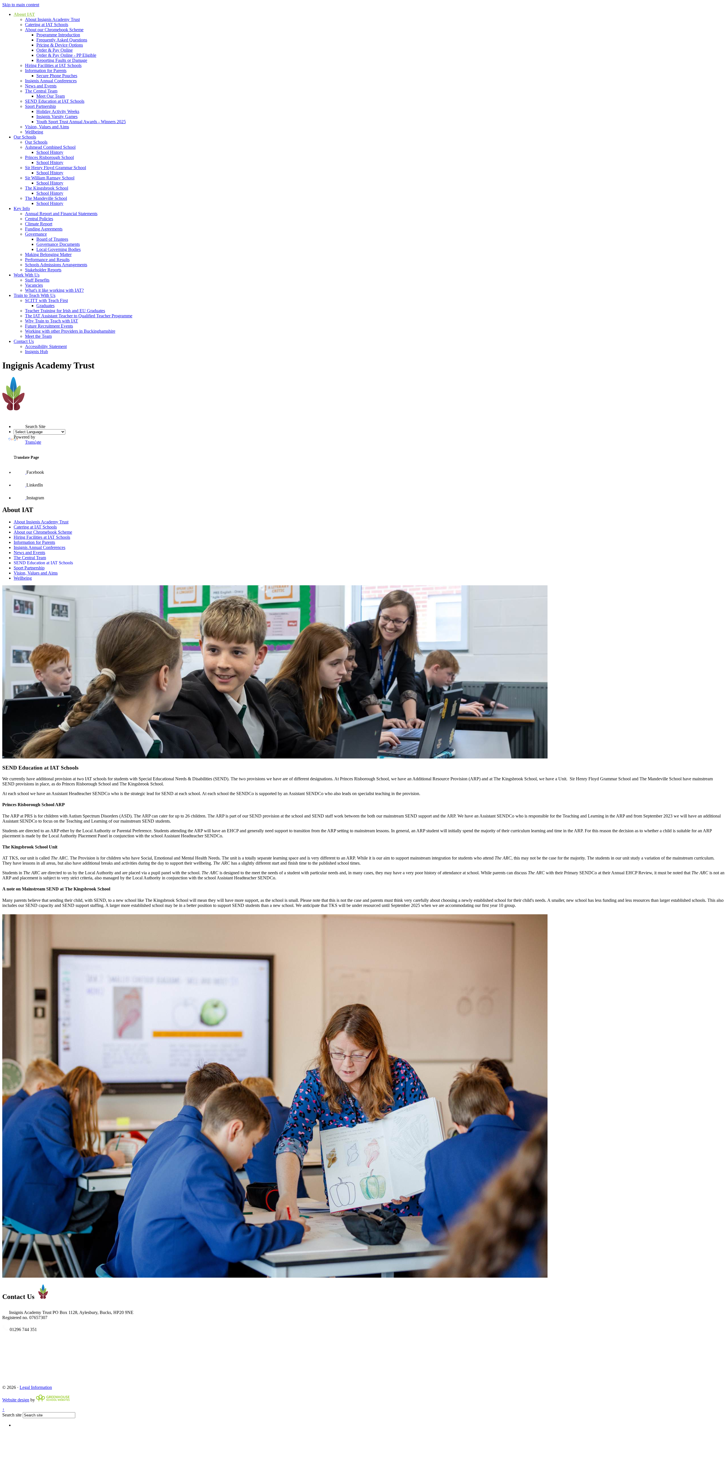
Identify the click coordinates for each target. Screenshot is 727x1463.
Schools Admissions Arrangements (56, 264)
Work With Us (26, 275)
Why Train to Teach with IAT (51, 320)
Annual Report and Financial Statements (61, 213)
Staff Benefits (37, 280)
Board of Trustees (52, 239)
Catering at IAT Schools (46, 24)
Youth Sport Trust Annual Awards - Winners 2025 (81, 121)
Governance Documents (58, 244)
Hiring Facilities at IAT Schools (53, 65)
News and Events (41, 85)
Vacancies (34, 285)
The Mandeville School (46, 198)
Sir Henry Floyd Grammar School (55, 167)
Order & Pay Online (54, 50)
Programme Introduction (58, 34)
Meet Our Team (50, 96)
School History (49, 152)
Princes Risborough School (49, 157)
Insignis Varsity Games (57, 116)
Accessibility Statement (46, 346)
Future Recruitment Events (49, 326)
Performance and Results (47, 259)
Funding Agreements (43, 229)
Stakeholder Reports (43, 269)
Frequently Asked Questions (61, 39)
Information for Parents (45, 70)
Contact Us (24, 341)
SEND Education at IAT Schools (54, 101)
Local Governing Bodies (58, 249)
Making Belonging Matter (48, 254)
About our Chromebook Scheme (54, 29)
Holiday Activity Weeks (57, 111)
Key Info (22, 208)
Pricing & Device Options (59, 45)
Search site (12, 1414)
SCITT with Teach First (46, 300)
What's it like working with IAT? (54, 290)
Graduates (45, 305)
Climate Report (38, 223)
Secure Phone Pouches (56, 75)
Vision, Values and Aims (47, 126)
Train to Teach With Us (34, 295)
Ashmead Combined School (50, 147)
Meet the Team (38, 336)
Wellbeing (34, 131)
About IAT (24, 14)
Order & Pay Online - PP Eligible (66, 55)
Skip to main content (20, 4)
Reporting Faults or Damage (61, 60)
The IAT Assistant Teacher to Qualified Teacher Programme (78, 315)
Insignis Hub (36, 351)
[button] (13, 416)
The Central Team (41, 91)
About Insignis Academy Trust (52, 19)
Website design (15, 1399)
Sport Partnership (40, 106)
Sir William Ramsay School (49, 177)
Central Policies (39, 218)
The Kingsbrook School (46, 188)
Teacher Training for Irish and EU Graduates (65, 310)
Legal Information (36, 1387)
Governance (36, 234)
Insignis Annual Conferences (51, 80)
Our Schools (25, 137)
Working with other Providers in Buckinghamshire (70, 331)
